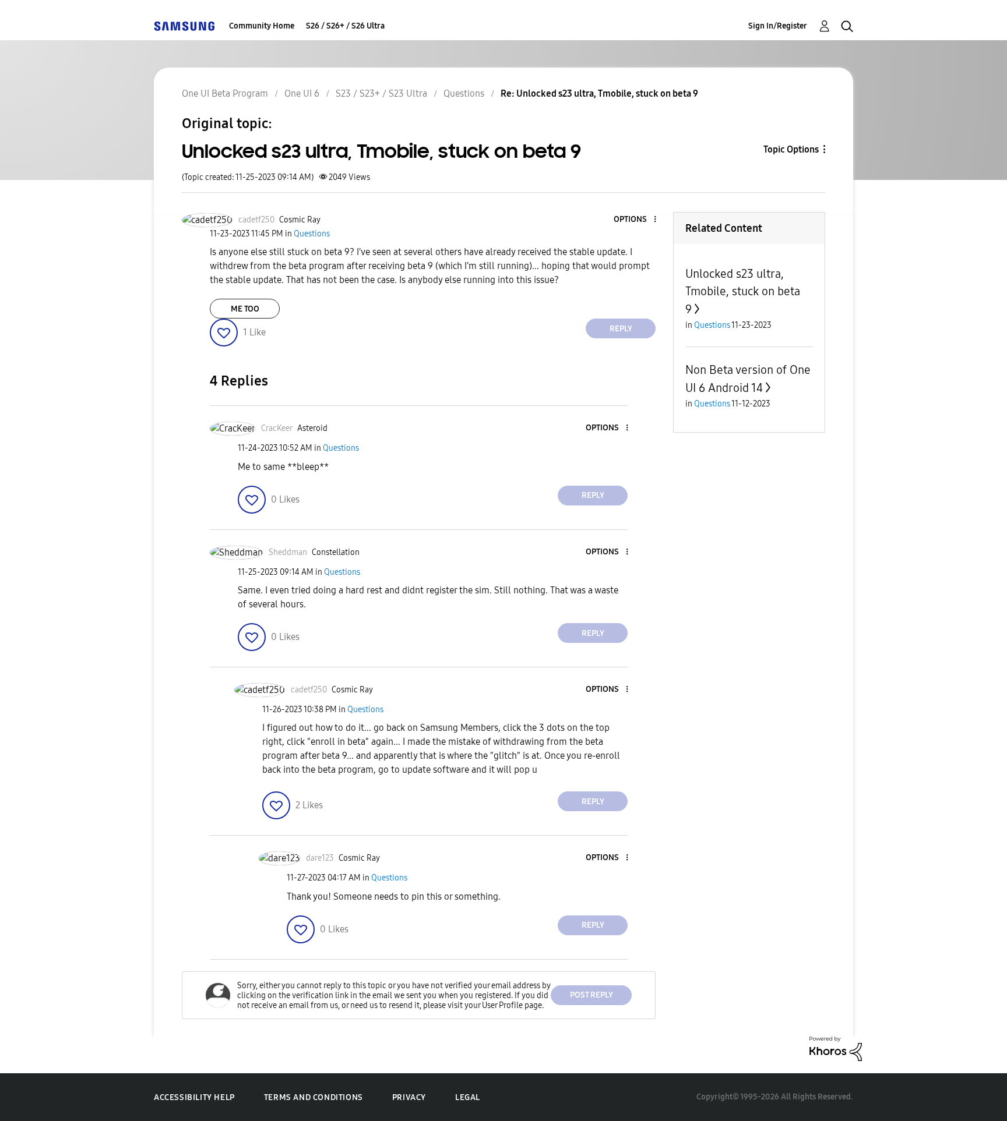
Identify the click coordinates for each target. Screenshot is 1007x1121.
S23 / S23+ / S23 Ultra (381, 93)
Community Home (261, 26)
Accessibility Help (194, 1097)
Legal (467, 1097)
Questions (463, 93)
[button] (635, 219)
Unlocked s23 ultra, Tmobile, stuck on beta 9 (742, 291)
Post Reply (591, 995)
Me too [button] (245, 309)
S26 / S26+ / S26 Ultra (345, 26)
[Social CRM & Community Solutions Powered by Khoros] (835, 1047)
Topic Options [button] (791, 149)
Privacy (409, 1097)
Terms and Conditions (313, 1097)
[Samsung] (184, 25)
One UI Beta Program (225, 93)
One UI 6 (301, 93)
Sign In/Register (777, 26)
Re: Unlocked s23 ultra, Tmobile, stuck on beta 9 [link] (599, 93)
